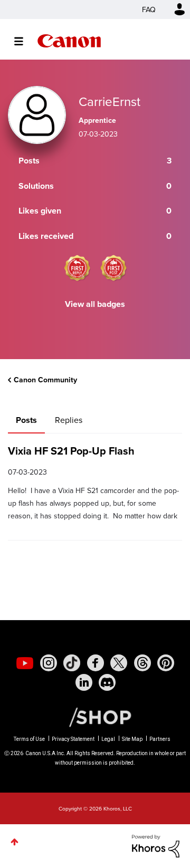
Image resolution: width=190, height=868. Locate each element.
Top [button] (14, 842)
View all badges (95, 304)
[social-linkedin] (83, 682)
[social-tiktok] (71, 662)
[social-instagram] (48, 662)
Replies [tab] (68, 420)
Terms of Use (29, 739)
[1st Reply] (77, 268)
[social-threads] (142, 662)
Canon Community (69, 41)
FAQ (149, 9)
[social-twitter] (118, 662)
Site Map (132, 739)
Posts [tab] (26, 420)
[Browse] (24, 41)
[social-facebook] (95, 662)
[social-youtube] (24, 662)
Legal (108, 739)
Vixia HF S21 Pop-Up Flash (71, 450)
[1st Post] (113, 268)
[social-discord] (107, 682)
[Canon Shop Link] (95, 716)
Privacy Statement (73, 739)
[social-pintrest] (165, 662)
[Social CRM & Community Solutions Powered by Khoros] (155, 845)
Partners (159, 739)
